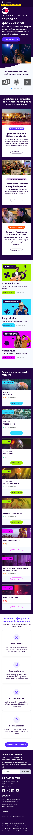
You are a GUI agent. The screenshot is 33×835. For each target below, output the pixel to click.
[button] (11, 88)
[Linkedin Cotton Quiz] (13, 790)
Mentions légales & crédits (10, 831)
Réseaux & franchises (8, 806)
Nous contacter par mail (11, 781)
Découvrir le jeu (20, 292)
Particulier (5, 811)
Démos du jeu (7, 292)
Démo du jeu (15, 403)
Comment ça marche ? (15, 745)
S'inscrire (25, 772)
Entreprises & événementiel (10, 804)
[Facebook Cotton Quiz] (4, 790)
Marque (4, 809)
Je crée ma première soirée (10, 5)
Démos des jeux (9, 39)
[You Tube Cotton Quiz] (17, 790)
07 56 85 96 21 (9, 786)
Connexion (7, 2)
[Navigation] (28, 11)
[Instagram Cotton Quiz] (8, 790)
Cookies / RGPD (23, 831)
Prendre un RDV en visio (11, 784)
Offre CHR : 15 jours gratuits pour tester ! (13, 816)
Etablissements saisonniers (10, 802)
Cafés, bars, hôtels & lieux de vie (11, 799)
